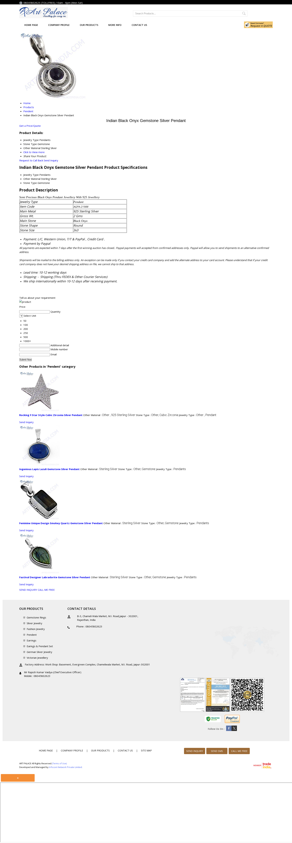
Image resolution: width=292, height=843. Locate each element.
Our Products (89, 25)
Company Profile (59, 25)
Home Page (31, 25)
